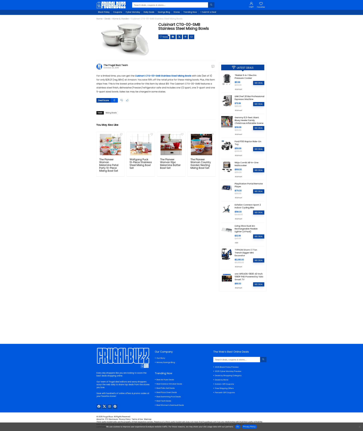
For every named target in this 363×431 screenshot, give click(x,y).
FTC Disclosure (111, 419)
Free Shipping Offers (224, 388)
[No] (359, 426)
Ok (237, 426)
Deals (107, 18)
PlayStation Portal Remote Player (249, 185)
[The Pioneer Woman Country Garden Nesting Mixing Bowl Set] (201, 144)
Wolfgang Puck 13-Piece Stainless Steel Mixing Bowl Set (141, 164)
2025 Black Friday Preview (227, 367)
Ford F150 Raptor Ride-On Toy (248, 143)
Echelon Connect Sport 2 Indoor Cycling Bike (248, 206)
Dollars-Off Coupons (224, 384)
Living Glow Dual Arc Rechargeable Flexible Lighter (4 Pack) (246, 228)
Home (99, 18)
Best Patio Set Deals (166, 388)
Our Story (161, 358)
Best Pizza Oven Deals (167, 392)
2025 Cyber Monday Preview (228, 371)
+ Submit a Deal (208, 12)
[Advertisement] (243, 37)
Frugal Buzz (108, 416)
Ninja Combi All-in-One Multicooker (246, 164)
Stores (177, 12)
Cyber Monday (133, 12)
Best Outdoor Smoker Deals (169, 384)
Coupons (117, 12)
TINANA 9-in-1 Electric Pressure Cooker (246, 77)
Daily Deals (149, 12)
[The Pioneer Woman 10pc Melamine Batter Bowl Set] (171, 144)
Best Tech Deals (164, 401)
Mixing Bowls (111, 113)
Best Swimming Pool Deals (169, 396)
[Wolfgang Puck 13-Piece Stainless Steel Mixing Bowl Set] (141, 144)
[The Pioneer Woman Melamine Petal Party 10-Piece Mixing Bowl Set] (110, 144)
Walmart (238, 89)
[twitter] (104, 406)
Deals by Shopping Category (228, 375)
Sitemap (147, 419)
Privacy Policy (125, 419)
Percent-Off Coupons (225, 392)
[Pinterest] (115, 406)
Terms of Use (137, 419)
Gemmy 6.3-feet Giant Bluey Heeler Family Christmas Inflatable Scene (249, 120)
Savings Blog (164, 12)
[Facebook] (99, 406)
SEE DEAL (259, 82)
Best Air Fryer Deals (165, 379)
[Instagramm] (109, 406)
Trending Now (190, 12)
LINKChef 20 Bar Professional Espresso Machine (249, 98)
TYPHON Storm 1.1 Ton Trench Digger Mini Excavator (246, 252)
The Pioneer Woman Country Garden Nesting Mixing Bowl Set (200, 164)
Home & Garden (120, 18)
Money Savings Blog (166, 362)
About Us (100, 419)
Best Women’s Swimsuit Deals (170, 405)
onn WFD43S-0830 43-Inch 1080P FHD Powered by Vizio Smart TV (249, 276)
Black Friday (104, 12)
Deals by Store (221, 379)
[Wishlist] (261, 4)
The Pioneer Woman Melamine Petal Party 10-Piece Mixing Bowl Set (108, 165)
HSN (236, 243)
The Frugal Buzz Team (116, 65)
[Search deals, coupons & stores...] (211, 5)
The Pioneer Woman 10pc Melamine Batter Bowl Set (170, 164)
